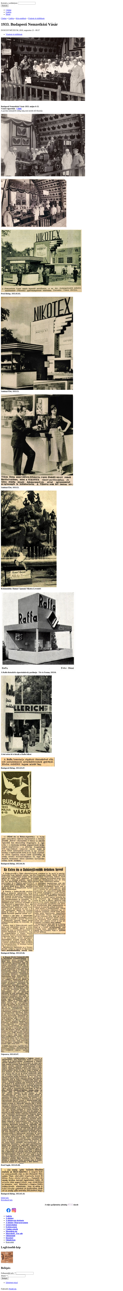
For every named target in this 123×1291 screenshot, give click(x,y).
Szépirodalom (11, 1225)
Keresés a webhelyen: (9, 3)
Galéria (8, 12)
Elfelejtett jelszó (12, 1283)
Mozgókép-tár (11, 1231)
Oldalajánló (10, 1236)
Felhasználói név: (8, 1273)
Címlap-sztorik (12, 1229)
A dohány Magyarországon (17, 1223)
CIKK (19, 109)
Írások (8, 14)
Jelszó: (4, 1276)
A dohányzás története (15, 1220)
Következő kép (6, 1200)
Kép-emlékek (21, 18)
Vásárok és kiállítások (36, 18)
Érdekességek (11, 1227)
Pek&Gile (12, 1289)
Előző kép (5, 1198)
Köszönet (9, 1238)
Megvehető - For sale (14, 1233)
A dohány (10, 1218)
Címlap (8, 10)
